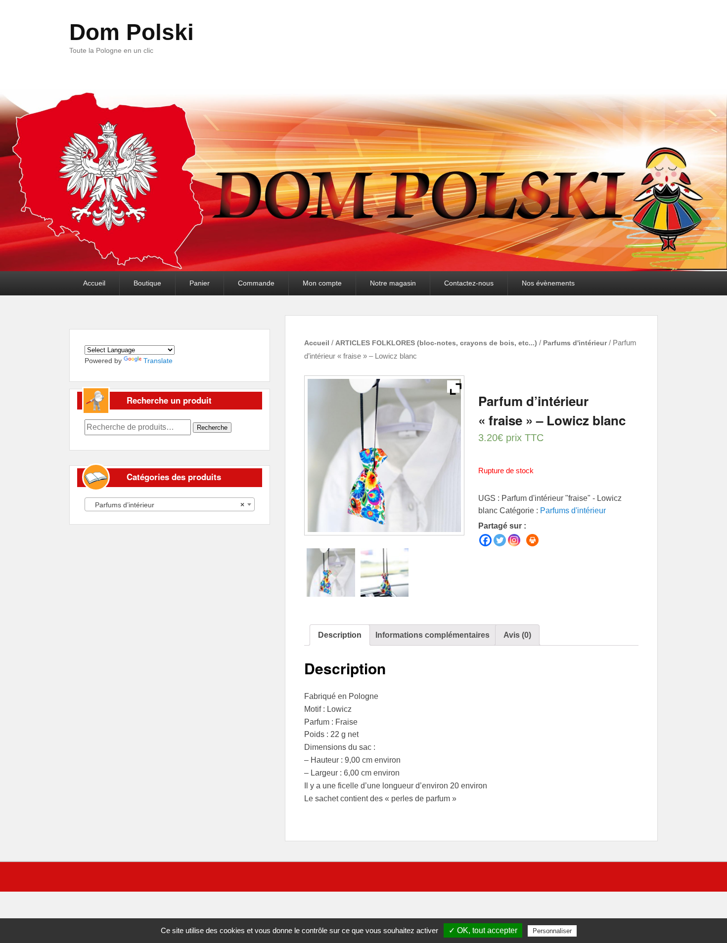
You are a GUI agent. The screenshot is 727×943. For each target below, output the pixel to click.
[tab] (340, 635)
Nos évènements (548, 283)
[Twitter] (500, 540)
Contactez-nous (469, 283)
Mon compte (322, 283)
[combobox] (170, 504)
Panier (199, 283)
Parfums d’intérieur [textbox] (166, 505)
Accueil (94, 283)
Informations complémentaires (432, 635)
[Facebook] (485, 540)
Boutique (147, 283)
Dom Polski (131, 32)
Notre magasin (393, 283)
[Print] (532, 540)
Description (340, 635)
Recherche (212, 427)
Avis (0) (517, 635)
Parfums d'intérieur (575, 343)
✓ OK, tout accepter (483, 930)
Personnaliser (552, 931)
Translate (158, 361)
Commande (256, 283)
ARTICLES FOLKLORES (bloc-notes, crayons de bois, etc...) (436, 343)
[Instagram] (514, 540)
